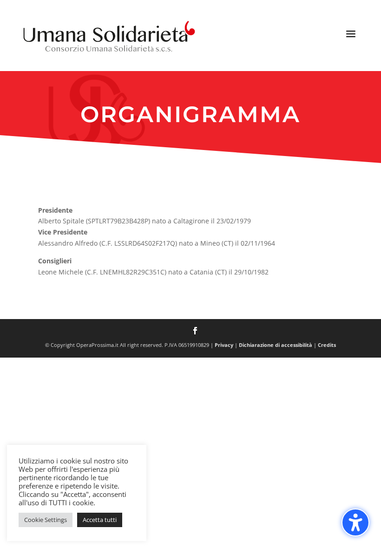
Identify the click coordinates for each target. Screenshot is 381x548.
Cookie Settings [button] (45, 519)
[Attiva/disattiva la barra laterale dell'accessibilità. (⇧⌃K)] (355, 522)
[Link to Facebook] (195, 331)
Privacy (224, 344)
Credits (327, 344)
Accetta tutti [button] (100, 519)
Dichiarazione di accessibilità (275, 344)
